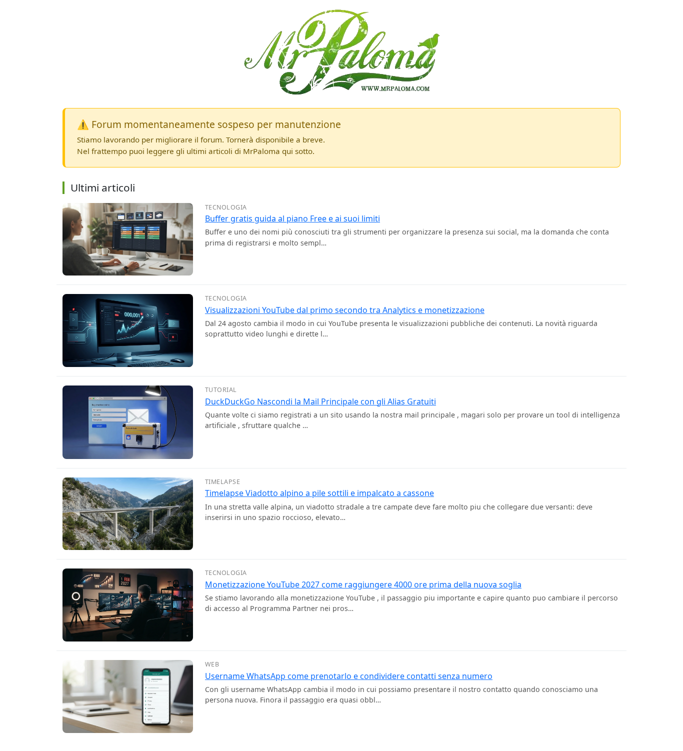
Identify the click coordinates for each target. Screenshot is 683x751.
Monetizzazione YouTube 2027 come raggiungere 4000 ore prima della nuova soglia (363, 584)
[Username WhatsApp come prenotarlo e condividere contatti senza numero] (127, 695)
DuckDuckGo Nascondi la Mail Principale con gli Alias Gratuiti (320, 401)
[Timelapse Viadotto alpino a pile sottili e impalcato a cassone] (127, 513)
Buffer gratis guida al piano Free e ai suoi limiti (292, 218)
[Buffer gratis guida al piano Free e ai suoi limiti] (127, 238)
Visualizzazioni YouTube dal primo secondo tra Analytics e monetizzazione (344, 310)
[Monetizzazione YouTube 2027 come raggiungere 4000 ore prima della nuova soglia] (127, 604)
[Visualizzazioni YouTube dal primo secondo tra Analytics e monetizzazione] (127, 329)
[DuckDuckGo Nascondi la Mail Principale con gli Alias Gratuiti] (127, 421)
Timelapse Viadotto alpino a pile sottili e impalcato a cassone (319, 493)
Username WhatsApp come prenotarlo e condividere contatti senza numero (348, 676)
